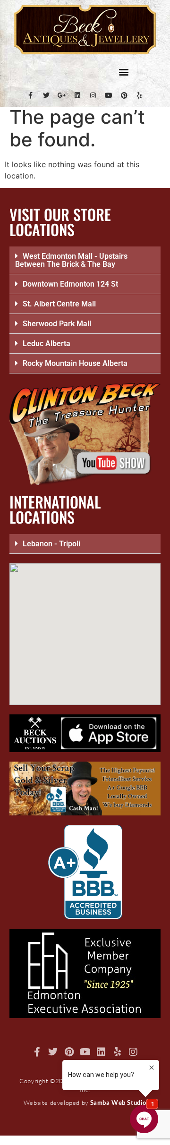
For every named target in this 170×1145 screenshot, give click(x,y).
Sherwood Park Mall (57, 323)
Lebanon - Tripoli (51, 543)
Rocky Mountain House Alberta (75, 363)
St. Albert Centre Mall (59, 303)
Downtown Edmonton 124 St (70, 284)
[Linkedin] (77, 95)
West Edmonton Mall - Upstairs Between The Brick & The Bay (71, 260)
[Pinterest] (124, 95)
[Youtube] (108, 95)
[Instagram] (93, 95)
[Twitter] (46, 95)
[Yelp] (139, 95)
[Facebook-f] (30, 95)
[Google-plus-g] (61, 95)
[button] (123, 71)
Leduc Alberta (46, 343)
